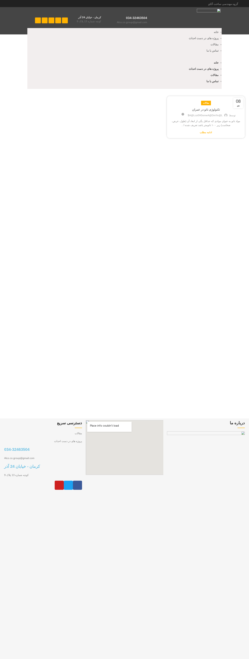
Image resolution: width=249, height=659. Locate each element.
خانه (216, 32)
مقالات (215, 44)
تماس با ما (213, 50)
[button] (124, 58)
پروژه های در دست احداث (204, 38)
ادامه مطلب (206, 132)
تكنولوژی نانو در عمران (206, 109)
